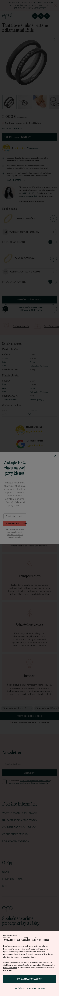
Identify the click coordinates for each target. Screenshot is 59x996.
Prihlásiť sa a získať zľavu (16, 523)
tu (11, 970)
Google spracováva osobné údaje (21, 957)
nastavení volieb (10, 967)
